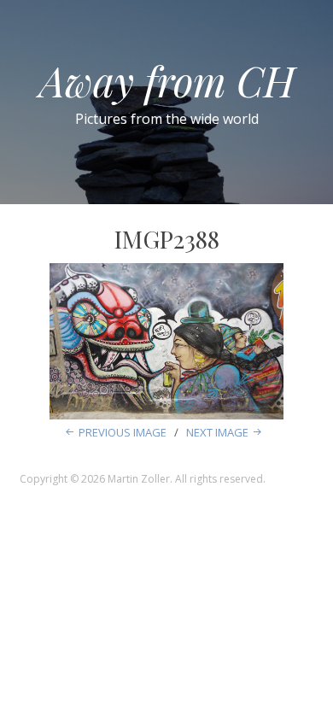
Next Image (217, 432)
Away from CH (167, 80)
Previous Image (122, 432)
